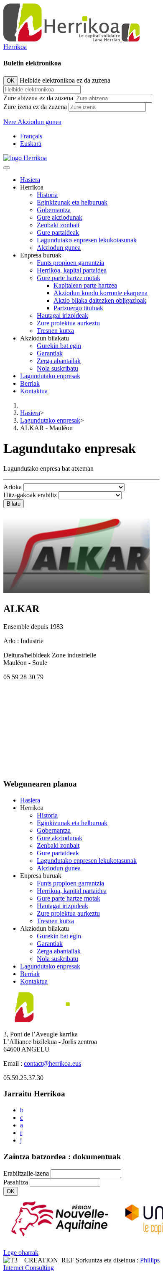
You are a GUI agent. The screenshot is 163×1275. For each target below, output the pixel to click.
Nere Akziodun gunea (32, 121)
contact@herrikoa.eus (52, 1063)
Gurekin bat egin (59, 345)
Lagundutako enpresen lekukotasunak (87, 240)
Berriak (30, 383)
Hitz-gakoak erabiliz (30, 495)
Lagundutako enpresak (50, 375)
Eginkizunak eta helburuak (72, 202)
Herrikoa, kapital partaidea (72, 270)
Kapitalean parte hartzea (85, 285)
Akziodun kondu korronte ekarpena (100, 292)
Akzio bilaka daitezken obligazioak (99, 300)
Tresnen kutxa (55, 330)
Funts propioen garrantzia (70, 262)
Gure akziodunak (59, 217)
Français (31, 136)
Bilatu (13, 504)
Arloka (12, 487)
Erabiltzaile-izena (26, 1173)
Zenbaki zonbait (58, 225)
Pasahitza (15, 1182)
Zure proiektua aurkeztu (68, 323)
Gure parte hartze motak (68, 277)
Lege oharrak (20, 1252)
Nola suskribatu (57, 368)
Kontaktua (34, 391)
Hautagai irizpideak (62, 315)
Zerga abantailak (59, 360)
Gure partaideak (58, 232)
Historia (47, 194)
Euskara (30, 143)
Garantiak (50, 353)
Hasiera (30, 179)
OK (11, 81)
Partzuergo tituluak (78, 308)
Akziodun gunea (59, 247)
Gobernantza (54, 209)
